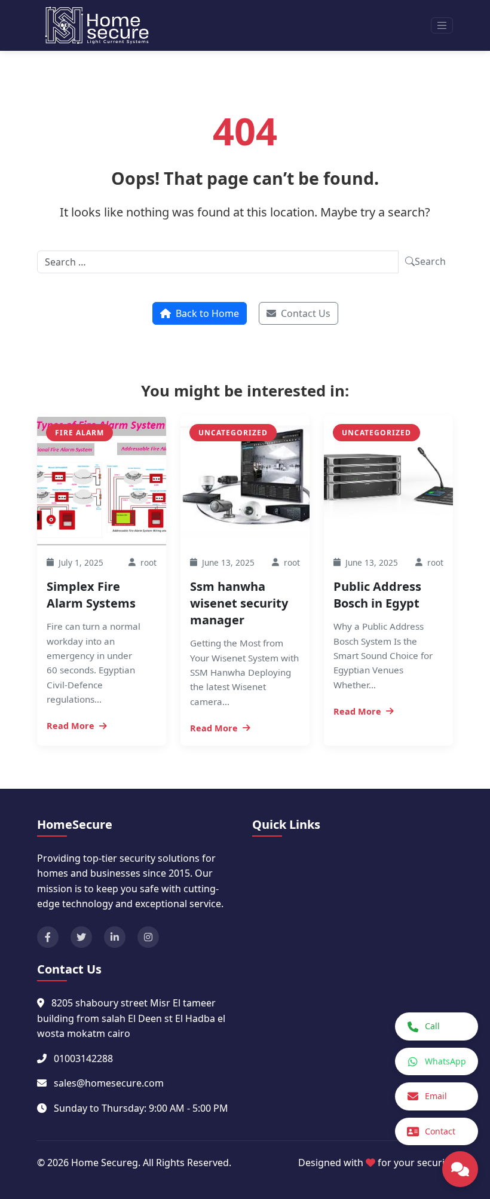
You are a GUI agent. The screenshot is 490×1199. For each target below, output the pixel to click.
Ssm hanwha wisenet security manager (239, 603)
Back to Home (207, 313)
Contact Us (305, 313)
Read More (70, 725)
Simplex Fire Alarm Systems (91, 594)
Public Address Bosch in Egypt (377, 594)
